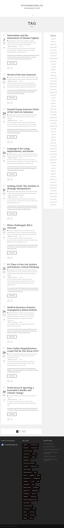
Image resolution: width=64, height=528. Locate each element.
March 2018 (53, 143)
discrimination (12, 40)
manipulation (26, 40)
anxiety (25, 444)
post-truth (31, 355)
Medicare (17, 316)
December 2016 (53, 185)
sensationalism (10, 357)
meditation (26, 490)
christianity (11, 269)
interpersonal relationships (20, 85)
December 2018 (53, 117)
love (33, 484)
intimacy (25, 481)
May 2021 (53, 41)
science (31, 126)
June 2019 (53, 100)
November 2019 (53, 86)
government (10, 50)
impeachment (22, 191)
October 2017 (53, 157)
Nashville (9, 42)
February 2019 (53, 112)
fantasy (24, 395)
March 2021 (53, 44)
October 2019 (53, 89)
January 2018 (53, 148)
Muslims (32, 40)
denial (20, 395)
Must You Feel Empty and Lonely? (52, 449)
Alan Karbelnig (13, 46)
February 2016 (53, 196)
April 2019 (53, 106)
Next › (23, 431)
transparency (10, 320)
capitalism (34, 447)
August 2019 (53, 95)
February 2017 (53, 179)
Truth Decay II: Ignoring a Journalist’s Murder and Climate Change (20, 390)
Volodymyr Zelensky (19, 195)
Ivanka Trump (15, 79)
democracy (26, 457)
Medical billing (10, 316)
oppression (23, 42)
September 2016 (53, 193)
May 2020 (53, 69)
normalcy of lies (11, 156)
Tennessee (13, 44)
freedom (18, 40)
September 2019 (53, 92)
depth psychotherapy (29, 463)
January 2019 (53, 114)
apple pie (11, 191)
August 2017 (53, 162)
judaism (13, 271)
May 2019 (53, 103)
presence (25, 496)
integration (36, 478)
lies (22, 40)
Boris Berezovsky (13, 154)
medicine (9, 126)
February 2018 (53, 145)
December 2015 (53, 202)
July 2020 (53, 64)
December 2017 (53, 151)
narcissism (35, 490)
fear (15, 232)
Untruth (17, 357)
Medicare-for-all (24, 316)
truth (26, 52)
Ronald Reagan (15, 273)
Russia (35, 156)
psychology (26, 508)
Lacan (32, 481)
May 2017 (53, 171)
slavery (9, 44)
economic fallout (22, 77)
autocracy (22, 230)
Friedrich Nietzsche (27, 154)
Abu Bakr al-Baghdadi (14, 230)
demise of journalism (25, 354)
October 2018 (53, 123)
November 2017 (53, 154)
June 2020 (53, 67)
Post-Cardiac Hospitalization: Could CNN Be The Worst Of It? (23, 349)
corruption (19, 154)
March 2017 (53, 176)
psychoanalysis (20, 52)
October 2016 (53, 190)
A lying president (13, 114)
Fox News (16, 191)
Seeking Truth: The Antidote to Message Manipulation (23, 187)
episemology (33, 269)
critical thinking (18, 269)
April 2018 (53, 140)
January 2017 (53, 182)
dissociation (34, 466)
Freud (38, 475)
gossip (8, 355)
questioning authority (27, 271)
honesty (28, 395)
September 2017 (53, 159)
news (36, 161)
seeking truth (19, 193)
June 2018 (53, 134)
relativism (34, 271)
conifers (11, 77)
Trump (30, 193)
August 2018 (53, 128)
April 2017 (53, 173)
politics (14, 52)
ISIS (8, 234)
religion (9, 273)
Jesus (34, 154)
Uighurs (28, 44)
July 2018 (53, 131)
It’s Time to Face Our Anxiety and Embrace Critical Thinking (23, 265)
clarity (16, 312)
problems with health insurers (14, 318)
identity (9, 271)
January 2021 (53, 50)
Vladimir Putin (10, 195)
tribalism (21, 273)
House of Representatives (23, 232)
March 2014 (53, 204)
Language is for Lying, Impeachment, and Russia (20, 150)
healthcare (16, 124)
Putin (23, 156)
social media (28, 163)
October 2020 (53, 55)
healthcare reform (17, 314)
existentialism (27, 472)
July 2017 (53, 165)
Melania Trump (25, 79)
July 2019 (53, 97)
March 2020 (53, 75)
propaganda (29, 42)
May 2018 (53, 137)
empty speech (33, 354)
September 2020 (53, 58)
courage (11, 395)
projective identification (30, 499)
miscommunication (16, 234)
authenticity (34, 444)
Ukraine (34, 193)
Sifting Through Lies (49, 443)
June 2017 (53, 168)
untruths (28, 116)
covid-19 (15, 77)
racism (34, 42)
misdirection (24, 234)
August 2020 (53, 61)
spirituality (9, 284)
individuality (27, 478)
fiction (25, 475)
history (15, 50)
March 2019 (53, 109)
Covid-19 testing (25, 114)
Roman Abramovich (29, 156)
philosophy (9, 52)
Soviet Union (25, 193)
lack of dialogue (14, 355)
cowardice (15, 395)
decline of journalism (14, 354)
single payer (25, 318)
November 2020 (53, 52)
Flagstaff (28, 77)
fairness (26, 312)
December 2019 (53, 83)
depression (26, 460)
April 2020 (53, 72)
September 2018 (53, 126)
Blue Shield (11, 312)
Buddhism (25, 447)
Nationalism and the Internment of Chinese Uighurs (23, 36)
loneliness (26, 484)
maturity (36, 487)
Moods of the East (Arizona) (21, 74)
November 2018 (53, 120)
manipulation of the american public (25, 50)
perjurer (24, 116)
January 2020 (53, 81)
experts (19, 48)
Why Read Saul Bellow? (49, 446)
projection (33, 496)
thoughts (30, 318)
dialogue (25, 466)
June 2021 (53, 38)
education (14, 48)
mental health (14, 283)
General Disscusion (30, 48)
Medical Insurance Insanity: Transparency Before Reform (22, 308)
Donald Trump (33, 114)
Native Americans (16, 42)
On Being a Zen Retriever (50, 456)
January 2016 (53, 199)
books (10, 48)
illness (32, 77)
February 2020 (53, 78)
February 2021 (53, 47)
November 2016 (53, 188)
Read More (12, 97)
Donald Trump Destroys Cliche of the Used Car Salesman (23, 110)
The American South (21, 44)
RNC (37, 79)
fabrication (9, 116)
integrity (32, 395)
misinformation (25, 355)
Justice (23, 314)
